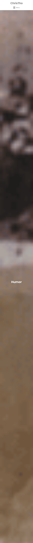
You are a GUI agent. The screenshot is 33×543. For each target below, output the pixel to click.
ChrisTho (16, 3)
